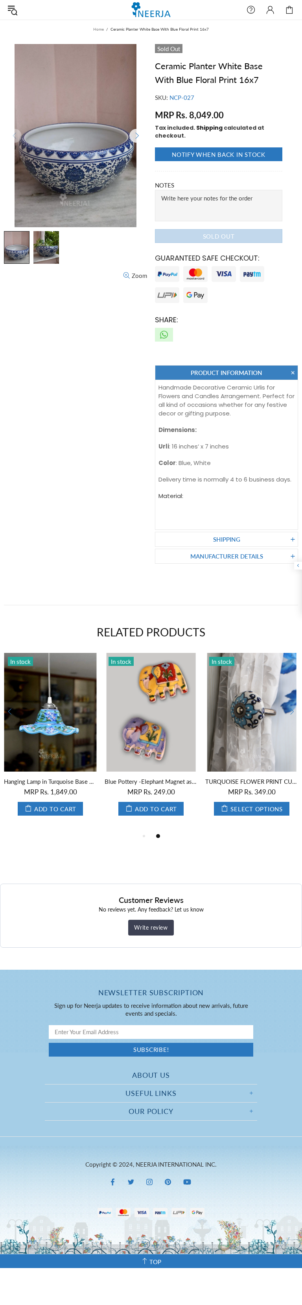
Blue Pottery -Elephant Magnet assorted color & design (151, 781)
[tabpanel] (50, 742)
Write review (151, 927)
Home (98, 29)
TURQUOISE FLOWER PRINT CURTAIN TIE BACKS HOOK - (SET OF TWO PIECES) (251, 781)
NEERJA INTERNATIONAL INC (151, 9)
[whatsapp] (164, 335)
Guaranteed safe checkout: (207, 258)
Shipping (209, 128)
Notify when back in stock (218, 154)
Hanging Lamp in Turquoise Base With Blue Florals (50, 781)
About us (151, 1075)
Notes (164, 185)
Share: (166, 320)
